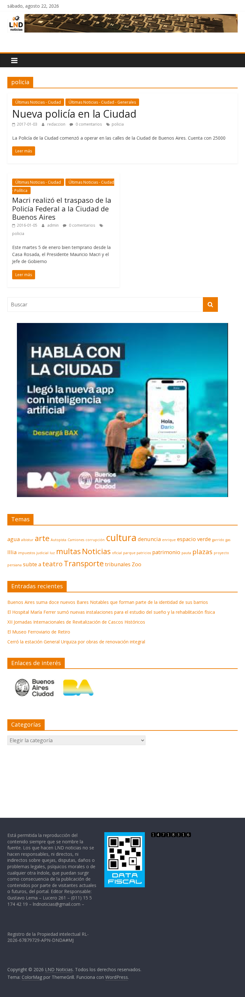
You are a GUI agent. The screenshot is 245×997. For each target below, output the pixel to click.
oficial (117, 553)
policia (118, 124)
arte (42, 538)
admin (53, 225)
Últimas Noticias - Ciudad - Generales (102, 102)
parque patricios (137, 553)
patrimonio (166, 552)
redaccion (56, 124)
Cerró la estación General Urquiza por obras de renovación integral (76, 642)
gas (228, 540)
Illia (12, 552)
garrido (218, 540)
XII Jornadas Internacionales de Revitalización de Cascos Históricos (76, 622)
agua (13, 539)
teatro (52, 563)
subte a (32, 564)
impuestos (26, 553)
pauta (186, 553)
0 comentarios (88, 124)
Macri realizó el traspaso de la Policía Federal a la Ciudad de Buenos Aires (61, 208)
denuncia (149, 539)
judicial (42, 553)
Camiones (76, 540)
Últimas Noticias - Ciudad (38, 102)
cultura (121, 537)
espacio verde (194, 539)
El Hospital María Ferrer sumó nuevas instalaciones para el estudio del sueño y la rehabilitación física (111, 612)
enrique (169, 540)
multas (68, 551)
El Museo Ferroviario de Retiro (38, 632)
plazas (202, 551)
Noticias (96, 551)
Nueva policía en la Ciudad (74, 114)
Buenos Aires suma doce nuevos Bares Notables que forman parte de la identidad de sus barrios (107, 602)
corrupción (95, 540)
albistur (27, 540)
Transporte (84, 563)
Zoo (136, 564)
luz (52, 553)
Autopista (58, 540)
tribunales (117, 564)
